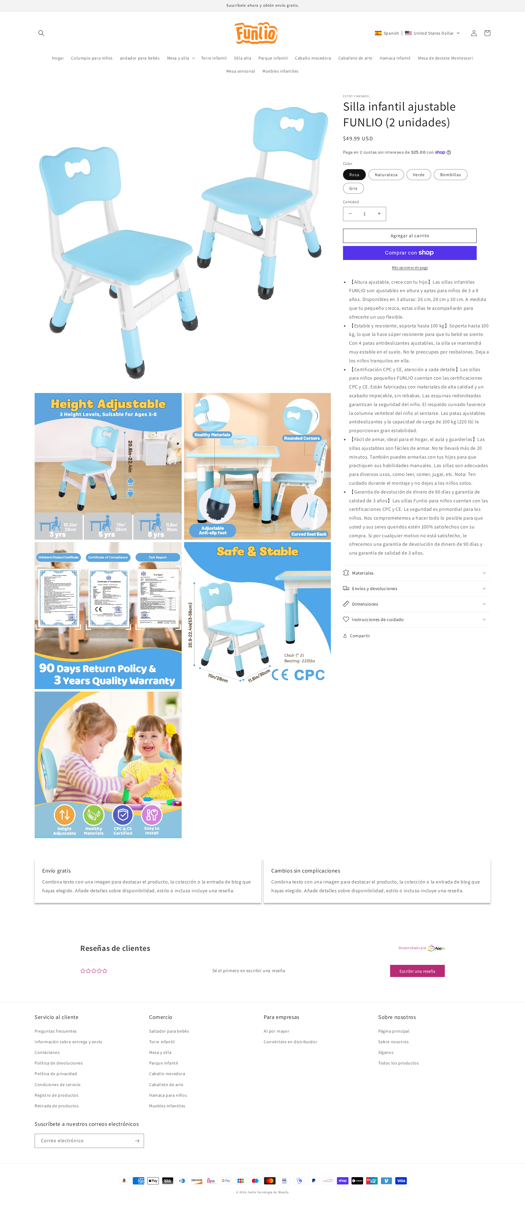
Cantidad (351, 201)
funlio (252, 1192)
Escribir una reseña (417, 971)
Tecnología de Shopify (273, 1192)
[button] (41, 33)
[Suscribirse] (137, 1141)
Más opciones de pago (410, 267)
